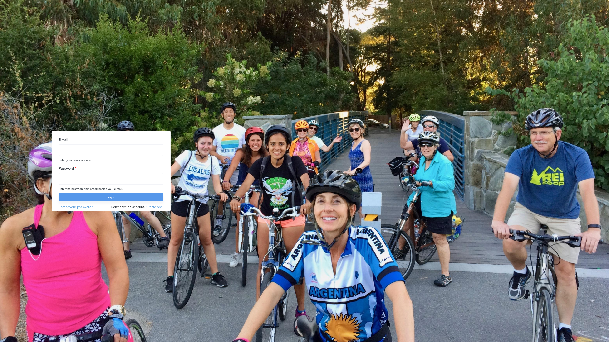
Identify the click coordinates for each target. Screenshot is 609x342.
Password (67, 168)
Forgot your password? (76, 207)
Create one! (154, 207)
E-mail (64, 140)
